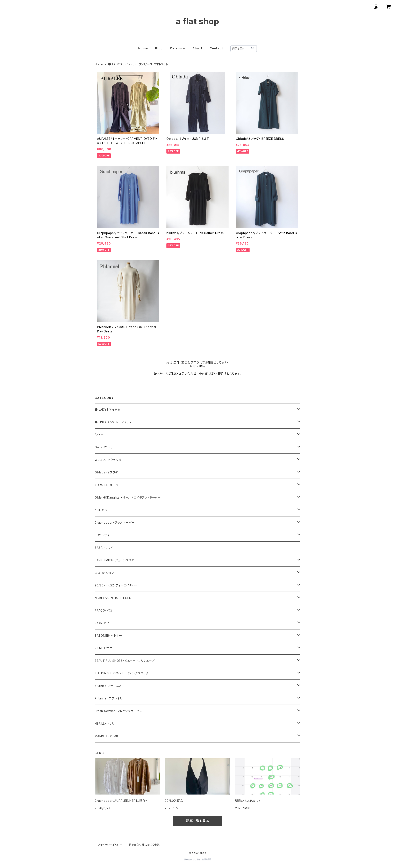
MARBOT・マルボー (108, 736)
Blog (158, 48)
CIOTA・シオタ (104, 573)
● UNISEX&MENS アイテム (113, 422)
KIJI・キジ (101, 510)
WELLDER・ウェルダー (109, 459)
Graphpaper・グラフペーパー (114, 522)
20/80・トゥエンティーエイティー (116, 585)
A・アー (99, 434)
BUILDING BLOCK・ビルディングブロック (122, 673)
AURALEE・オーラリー (109, 485)
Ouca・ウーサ (104, 447)
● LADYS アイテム (121, 64)
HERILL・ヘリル (105, 723)
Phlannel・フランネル (109, 698)
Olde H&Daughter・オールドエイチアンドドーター (128, 497)
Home (143, 48)
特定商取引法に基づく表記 (144, 844)
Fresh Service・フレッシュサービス (118, 711)
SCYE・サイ (102, 535)
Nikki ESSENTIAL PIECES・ (114, 598)
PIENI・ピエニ (103, 648)
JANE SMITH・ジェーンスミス (114, 560)
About (197, 48)
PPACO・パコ (103, 610)
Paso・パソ (102, 623)
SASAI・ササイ (104, 547)
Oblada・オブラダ (106, 472)
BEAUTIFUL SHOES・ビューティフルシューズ (125, 660)
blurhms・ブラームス (108, 686)
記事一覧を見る (197, 821)
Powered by (193, 859)
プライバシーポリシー (110, 844)
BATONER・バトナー (108, 635)
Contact (216, 48)
